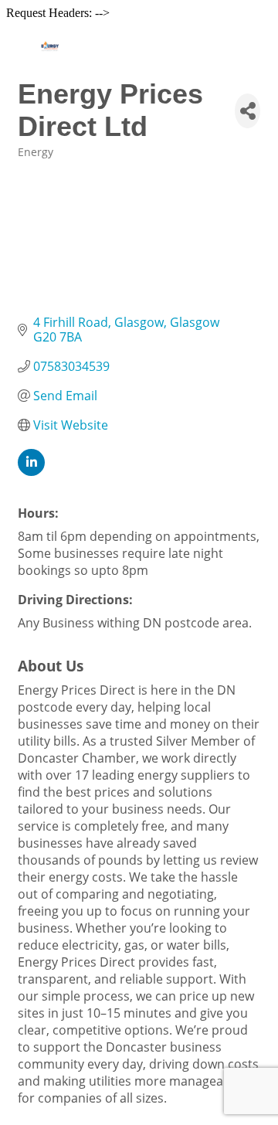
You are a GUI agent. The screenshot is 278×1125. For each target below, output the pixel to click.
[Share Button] (247, 110)
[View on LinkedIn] (31, 471)
